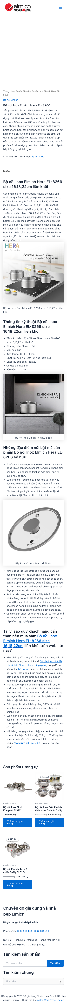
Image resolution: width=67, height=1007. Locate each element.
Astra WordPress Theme (50, 1000)
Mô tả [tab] (6, 171)
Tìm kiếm (55, 963)
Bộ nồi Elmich (23, 91)
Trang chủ (8, 91)
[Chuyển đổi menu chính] (60, 7)
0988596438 (24, 931)
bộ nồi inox (24, 669)
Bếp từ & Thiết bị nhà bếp (27, 743)
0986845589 (41, 931)
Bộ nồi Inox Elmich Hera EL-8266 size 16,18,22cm (30, 641)
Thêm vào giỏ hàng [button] (15, 822)
